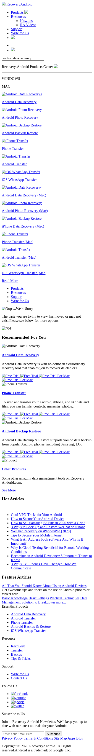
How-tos (26, 21)
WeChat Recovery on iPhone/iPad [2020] (41, 531)
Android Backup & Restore (31, 626)
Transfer (17, 650)
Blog (79, 738)
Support (16, 29)
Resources (18, 17)
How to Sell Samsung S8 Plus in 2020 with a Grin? (48, 523)
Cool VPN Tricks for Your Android (36, 515)
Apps (71, 738)
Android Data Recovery (20, 355)
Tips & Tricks (21, 658)
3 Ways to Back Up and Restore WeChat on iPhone (48, 527)
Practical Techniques (64, 598)
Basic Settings (39, 598)
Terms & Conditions (38, 738)
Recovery (18, 646)
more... (61, 602)
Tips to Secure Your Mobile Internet (36, 535)
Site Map (60, 738)
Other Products (14, 469)
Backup (16, 654)
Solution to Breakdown (38, 602)
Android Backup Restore (21, 431)
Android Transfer (23, 618)
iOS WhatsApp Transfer (28, 631)
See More (9, 490)
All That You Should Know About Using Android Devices (44, 586)
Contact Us (19, 678)
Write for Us (20, 33)
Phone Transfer (14, 393)
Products (17, 12)
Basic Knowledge (15, 598)
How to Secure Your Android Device (37, 519)
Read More (10, 281)
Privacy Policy (12, 738)
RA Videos (28, 25)
